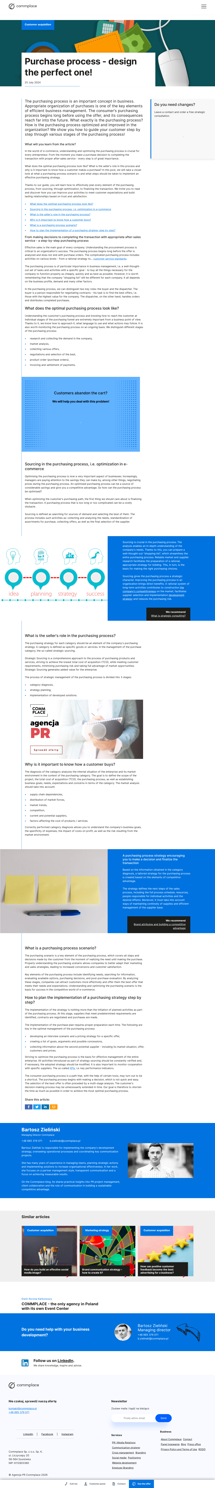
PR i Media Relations (124, 1442)
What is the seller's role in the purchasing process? (60, 214)
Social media (119, 1457)
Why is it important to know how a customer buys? (60, 219)
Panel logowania (170, 1444)
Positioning (134, 1457)
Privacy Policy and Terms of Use (179, 1449)
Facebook (28, 1106)
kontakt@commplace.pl (23, 1408)
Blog (183, 1444)
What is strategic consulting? (168, 615)
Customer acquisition (38, 24)
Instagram (67, 1434)
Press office (194, 1444)
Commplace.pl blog (23, 6)
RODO (202, 1449)
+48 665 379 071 (148, 1334)
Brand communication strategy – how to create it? (102, 1271)
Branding (141, 1452)
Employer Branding (122, 1467)
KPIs (72, 1068)
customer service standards (109, 258)
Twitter (37, 1106)
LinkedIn (65, 1360)
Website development (124, 1462)
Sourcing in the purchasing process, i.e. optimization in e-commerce (70, 209)
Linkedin (45, 1106)
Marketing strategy (97, 1230)
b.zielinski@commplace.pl (65, 1140)
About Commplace (171, 1439)
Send (164, 1418)
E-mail (53, 1106)
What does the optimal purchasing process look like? (61, 203)
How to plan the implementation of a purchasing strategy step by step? (72, 230)
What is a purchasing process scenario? (53, 225)
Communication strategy (126, 1447)
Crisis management (123, 1452)
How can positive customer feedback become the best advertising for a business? (157, 1269)
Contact (187, 1439)
